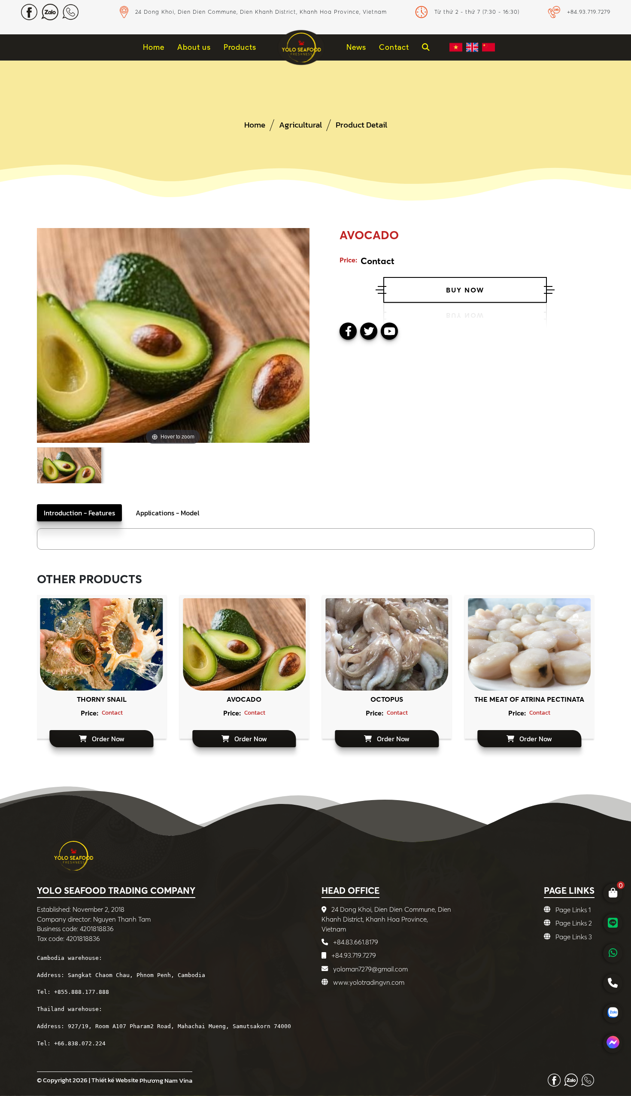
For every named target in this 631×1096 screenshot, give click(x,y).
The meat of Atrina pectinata (529, 699)
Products (240, 47)
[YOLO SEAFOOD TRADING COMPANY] (301, 47)
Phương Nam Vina (166, 1080)
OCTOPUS (386, 699)
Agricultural (300, 125)
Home (254, 125)
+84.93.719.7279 (353, 955)
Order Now (107, 739)
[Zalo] (571, 1079)
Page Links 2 (573, 923)
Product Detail (361, 125)
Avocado (244, 699)
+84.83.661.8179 (354, 942)
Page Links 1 (573, 910)
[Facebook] (554, 1079)
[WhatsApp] (587, 1079)
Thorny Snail (102, 699)
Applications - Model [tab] (167, 513)
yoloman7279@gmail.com (370, 969)
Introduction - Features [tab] (79, 513)
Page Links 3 (573, 937)
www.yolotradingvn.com (368, 982)
